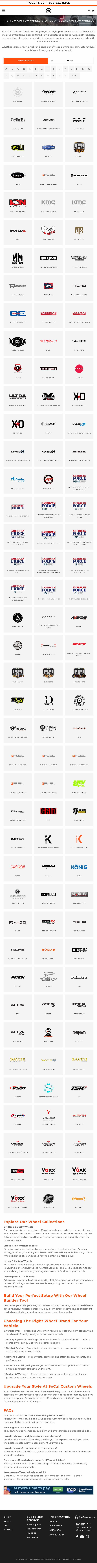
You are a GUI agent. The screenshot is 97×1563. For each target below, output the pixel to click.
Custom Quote (34, 1525)
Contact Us (32, 1537)
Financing (31, 1533)
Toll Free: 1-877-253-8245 (48, 2)
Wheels (7, 1521)
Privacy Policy (57, 1535)
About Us (54, 1521)
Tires (6, 1525)
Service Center (34, 1529)
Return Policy (56, 1525)
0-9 (74, 75)
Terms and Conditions (55, 1530)
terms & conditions (71, 1559)
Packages (8, 1530)
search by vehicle (25, 61)
